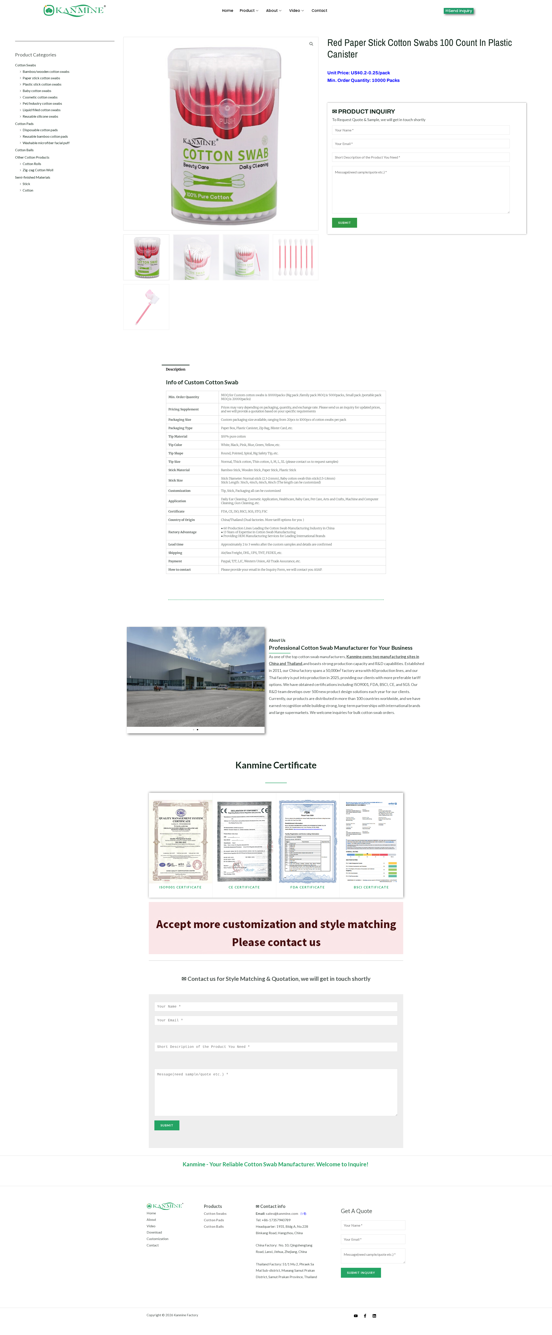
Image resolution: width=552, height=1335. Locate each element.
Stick (26, 184)
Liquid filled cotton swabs (42, 110)
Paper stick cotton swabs (41, 78)
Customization (157, 1239)
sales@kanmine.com (282, 1213)
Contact (319, 10)
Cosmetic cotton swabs (40, 97)
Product (247, 10)
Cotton (28, 190)
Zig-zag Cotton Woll (38, 170)
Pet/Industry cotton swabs (42, 103)
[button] (311, 44)
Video (294, 10)
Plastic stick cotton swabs (42, 84)
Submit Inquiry (361, 1272)
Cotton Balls (24, 150)
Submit (344, 222)
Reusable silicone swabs (40, 116)
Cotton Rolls (32, 164)
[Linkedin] (374, 1316)
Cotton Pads (24, 124)
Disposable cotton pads (40, 130)
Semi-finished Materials (32, 177)
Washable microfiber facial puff (46, 143)
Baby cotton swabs (37, 91)
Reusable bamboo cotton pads (45, 136)
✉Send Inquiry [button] (458, 10)
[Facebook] (365, 1316)
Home (227, 10)
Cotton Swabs (25, 65)
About (272, 10)
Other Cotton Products (32, 157)
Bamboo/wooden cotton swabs (46, 71)
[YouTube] (356, 1316)
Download (154, 1232)
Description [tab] (175, 369)
